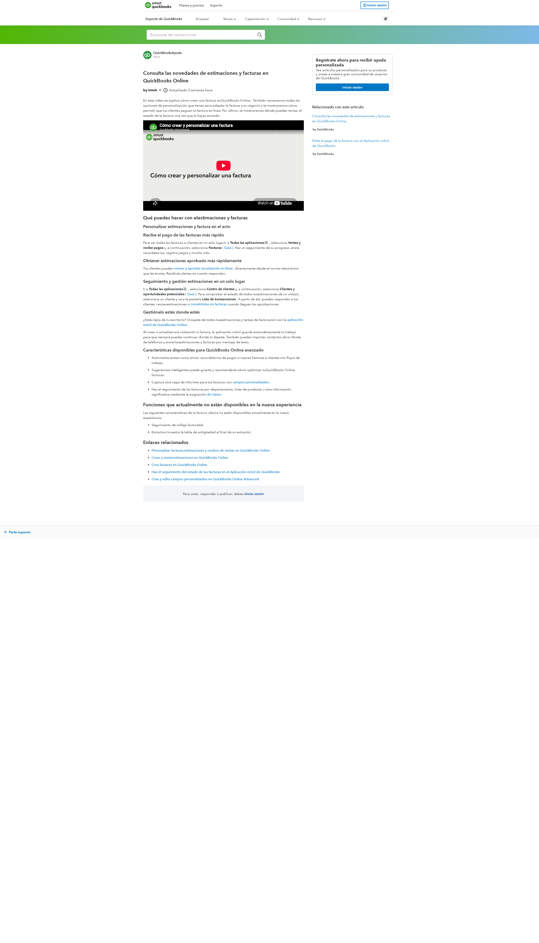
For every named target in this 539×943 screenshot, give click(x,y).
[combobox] (206, 35)
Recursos (315, 19)
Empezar (202, 19)
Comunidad (287, 19)
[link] (352, 122)
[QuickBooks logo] (158, 5)
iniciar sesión (254, 494)
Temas (228, 19)
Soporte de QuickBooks (163, 19)
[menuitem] (166, 19)
